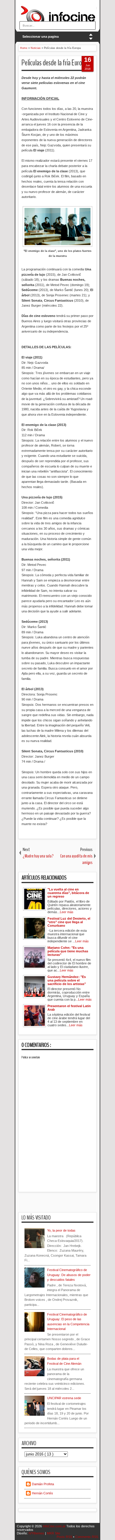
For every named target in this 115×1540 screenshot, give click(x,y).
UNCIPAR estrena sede (64, 1398)
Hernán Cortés (42, 1493)
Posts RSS (65, 1537)
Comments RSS (86, 1537)
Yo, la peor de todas (61, 1230)
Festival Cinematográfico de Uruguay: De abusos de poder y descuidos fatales (69, 1274)
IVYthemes (37, 1533)
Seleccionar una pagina (40, 36)
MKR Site (53, 1533)
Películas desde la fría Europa (55, 62)
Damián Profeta (43, 1484)
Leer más (66, 912)
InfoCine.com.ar (54, 1526)
